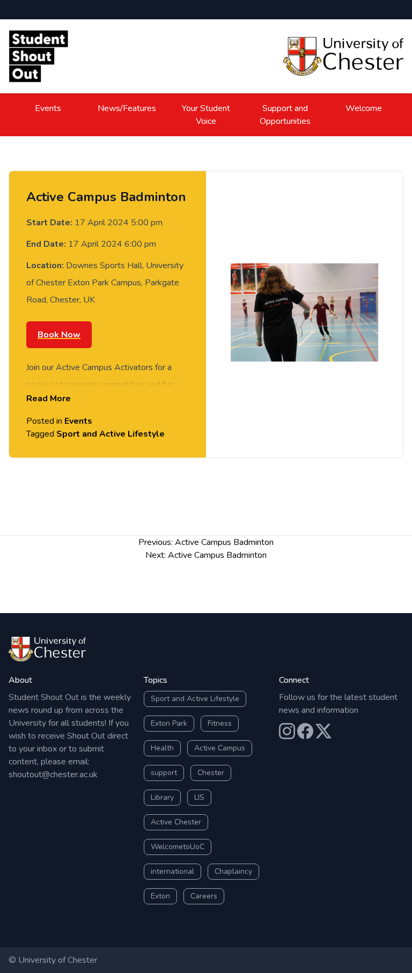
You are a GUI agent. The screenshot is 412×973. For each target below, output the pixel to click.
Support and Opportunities (285, 114)
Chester (210, 773)
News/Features (127, 108)
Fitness (220, 723)
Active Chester (176, 822)
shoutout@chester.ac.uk (53, 774)
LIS (199, 797)
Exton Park (169, 723)
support (164, 773)
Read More (48, 398)
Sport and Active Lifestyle (110, 434)
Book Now (59, 335)
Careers (203, 896)
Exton (160, 896)
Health (162, 748)
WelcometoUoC (177, 847)
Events (48, 108)
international (172, 871)
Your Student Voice (206, 114)
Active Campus (219, 748)
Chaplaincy (233, 871)
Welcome (363, 108)
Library (162, 797)
